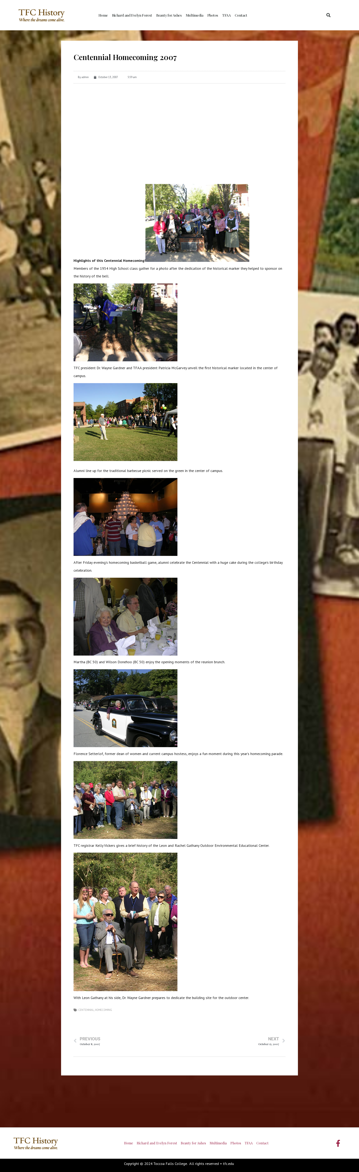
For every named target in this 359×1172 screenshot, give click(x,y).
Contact (241, 15)
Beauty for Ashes (169, 15)
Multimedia (194, 15)
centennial (86, 1010)
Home (103, 15)
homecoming (103, 1010)
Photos (212, 15)
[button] (328, 15)
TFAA (226, 15)
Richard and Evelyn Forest (132, 15)
